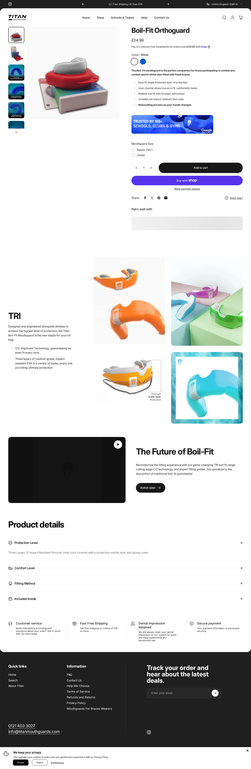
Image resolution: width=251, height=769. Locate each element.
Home (12, 674)
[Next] (168, 4)
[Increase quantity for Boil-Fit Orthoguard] (152, 168)
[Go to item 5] (16, 129)
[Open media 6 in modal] (73, 73)
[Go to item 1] (16, 54)
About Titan (16, 686)
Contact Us (74, 680)
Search (13, 680)
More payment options (187, 188)
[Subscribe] (215, 693)
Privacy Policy (76, 703)
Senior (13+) (145, 150)
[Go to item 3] (16, 91)
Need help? (236, 197)
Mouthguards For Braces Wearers (89, 708)
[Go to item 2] (16, 73)
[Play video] (67, 470)
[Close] (247, 750)
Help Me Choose (78, 686)
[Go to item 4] (16, 110)
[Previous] (83, 4)
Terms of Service (78, 691)
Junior (141, 155)
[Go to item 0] (16, 35)
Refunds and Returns (81, 697)
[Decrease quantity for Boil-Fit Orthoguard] (136, 168)
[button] (118, 444)
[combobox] (225, 4)
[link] (150, 488)
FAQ (69, 674)
